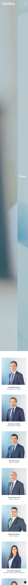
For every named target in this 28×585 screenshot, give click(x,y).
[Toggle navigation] (25, 3)
